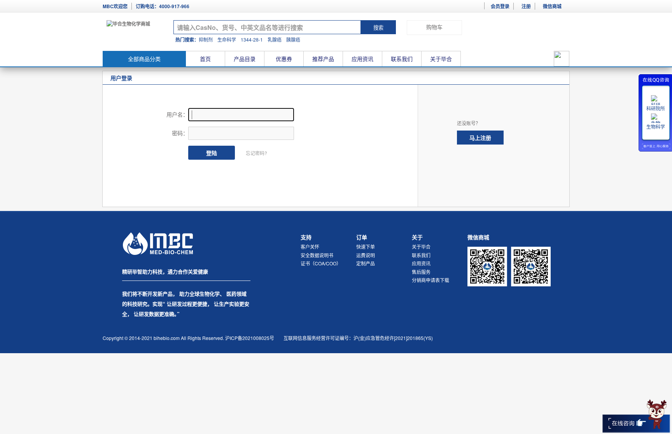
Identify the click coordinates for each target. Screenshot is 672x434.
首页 (205, 59)
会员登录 (500, 6)
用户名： (177, 114)
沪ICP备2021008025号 (249, 338)
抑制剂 (206, 39)
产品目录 (245, 59)
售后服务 (421, 271)
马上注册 (480, 137)
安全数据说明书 (317, 255)
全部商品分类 (144, 59)
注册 (526, 6)
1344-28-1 (252, 39)
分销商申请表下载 (430, 280)
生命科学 (226, 39)
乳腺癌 (275, 39)
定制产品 (365, 263)
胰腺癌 (293, 39)
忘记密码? (256, 153)
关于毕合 (441, 59)
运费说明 (365, 255)
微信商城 (552, 6)
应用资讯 (362, 59)
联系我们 (402, 59)
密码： (180, 133)
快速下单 (365, 246)
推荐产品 (323, 59)
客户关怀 (310, 246)
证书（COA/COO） (321, 263)
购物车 (434, 27)
